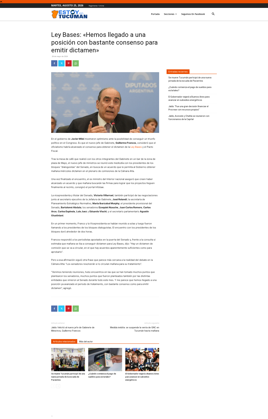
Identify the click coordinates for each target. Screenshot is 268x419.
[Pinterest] (68, 63)
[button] (213, 14)
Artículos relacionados (64, 341)
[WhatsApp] (76, 63)
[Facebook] (54, 63)
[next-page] (58, 386)
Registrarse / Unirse (96, 5)
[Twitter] (61, 63)
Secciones (169, 14)
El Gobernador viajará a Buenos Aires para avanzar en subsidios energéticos (142, 377)
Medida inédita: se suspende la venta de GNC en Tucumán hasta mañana (134, 329)
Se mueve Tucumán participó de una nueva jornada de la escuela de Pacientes (68, 377)
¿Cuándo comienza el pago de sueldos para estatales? (189, 89)
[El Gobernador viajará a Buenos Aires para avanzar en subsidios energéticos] (142, 359)
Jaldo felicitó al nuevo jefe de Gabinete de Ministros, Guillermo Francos (72, 329)
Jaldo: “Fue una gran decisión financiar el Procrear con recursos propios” (188, 108)
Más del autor (86, 341)
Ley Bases (136, 146)
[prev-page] (53, 386)
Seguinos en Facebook (193, 14)
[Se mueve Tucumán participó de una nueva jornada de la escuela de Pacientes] (68, 359)
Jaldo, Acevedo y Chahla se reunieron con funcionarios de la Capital (188, 117)
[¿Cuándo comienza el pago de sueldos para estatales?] (105, 359)
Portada (155, 14)
